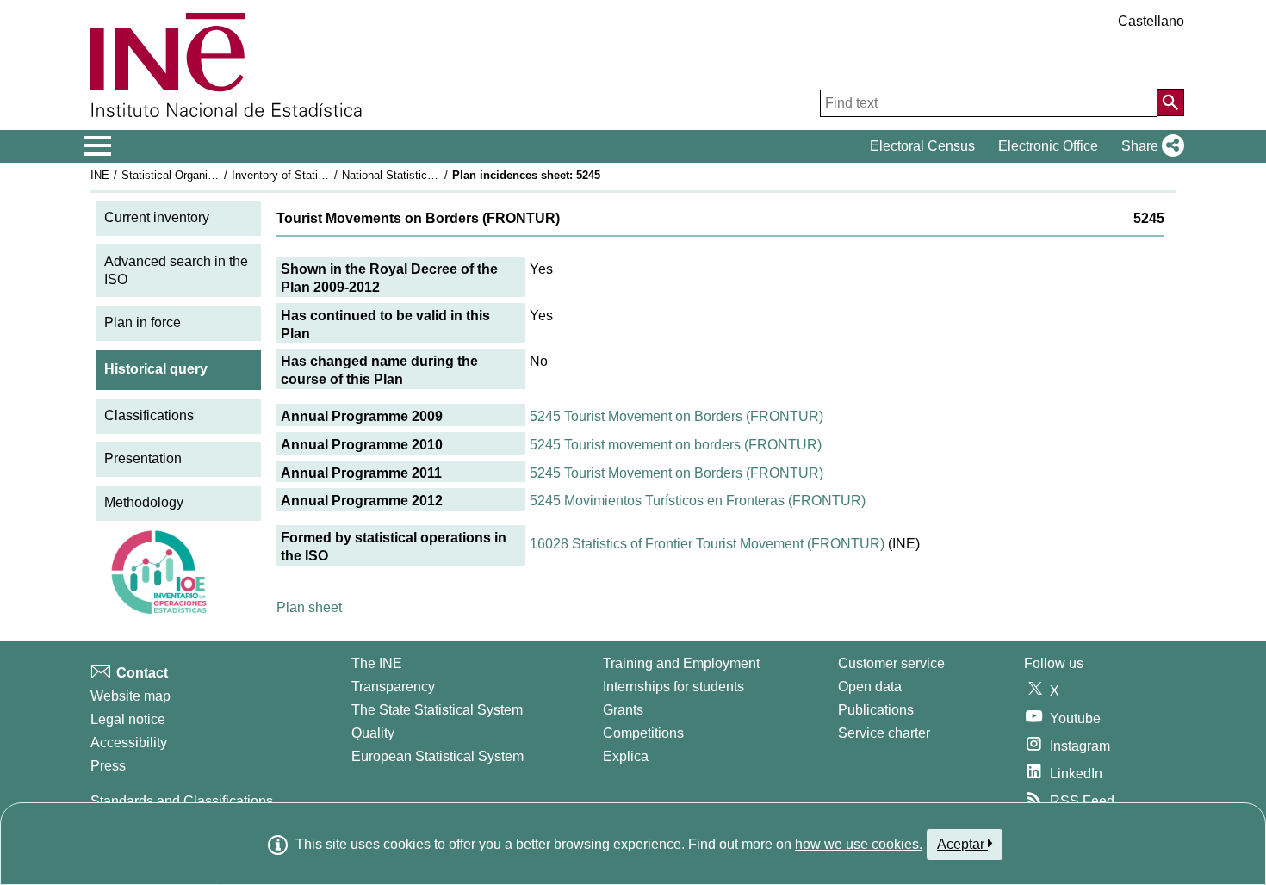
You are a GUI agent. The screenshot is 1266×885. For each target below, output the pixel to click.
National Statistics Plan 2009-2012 (428, 175)
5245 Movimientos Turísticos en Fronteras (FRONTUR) (698, 500)
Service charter (884, 733)
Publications (876, 709)
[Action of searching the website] (1170, 102)
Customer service (891, 663)
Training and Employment (681, 663)
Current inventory (156, 217)
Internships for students (673, 686)
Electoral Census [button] (922, 146)
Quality (372, 733)
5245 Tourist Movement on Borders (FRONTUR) (676, 416)
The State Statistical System (437, 709)
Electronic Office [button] (1048, 146)
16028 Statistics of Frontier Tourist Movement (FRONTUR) (707, 543)
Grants (623, 709)
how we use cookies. (858, 844)
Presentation (143, 458)
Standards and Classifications (181, 801)
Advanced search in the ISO (176, 270)
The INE (376, 663)
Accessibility (128, 742)
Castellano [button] (1151, 21)
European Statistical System (437, 756)
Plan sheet (309, 607)
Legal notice (127, 719)
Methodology (143, 502)
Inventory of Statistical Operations (317, 175)
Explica (626, 756)
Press (108, 765)
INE (99, 175)
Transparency (393, 686)
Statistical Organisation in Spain (201, 175)
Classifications (149, 415)
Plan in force (142, 322)
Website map (130, 696)
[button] (1149, 146)
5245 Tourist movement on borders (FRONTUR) (676, 444)
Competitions (643, 733)
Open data (870, 686)
